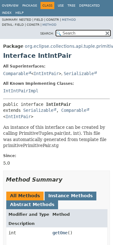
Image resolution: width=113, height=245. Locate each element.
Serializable (79, 73)
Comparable (15, 73)
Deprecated (89, 5)
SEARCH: (47, 33)
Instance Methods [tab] (70, 195)
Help (19, 12)
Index (7, 12)
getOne (59, 232)
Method (69, 19)
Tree (71, 5)
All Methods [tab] (25, 195)
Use (61, 5)
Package (29, 5)
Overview (10, 5)
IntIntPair (46, 73)
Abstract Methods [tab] (32, 204)
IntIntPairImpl (20, 90)
